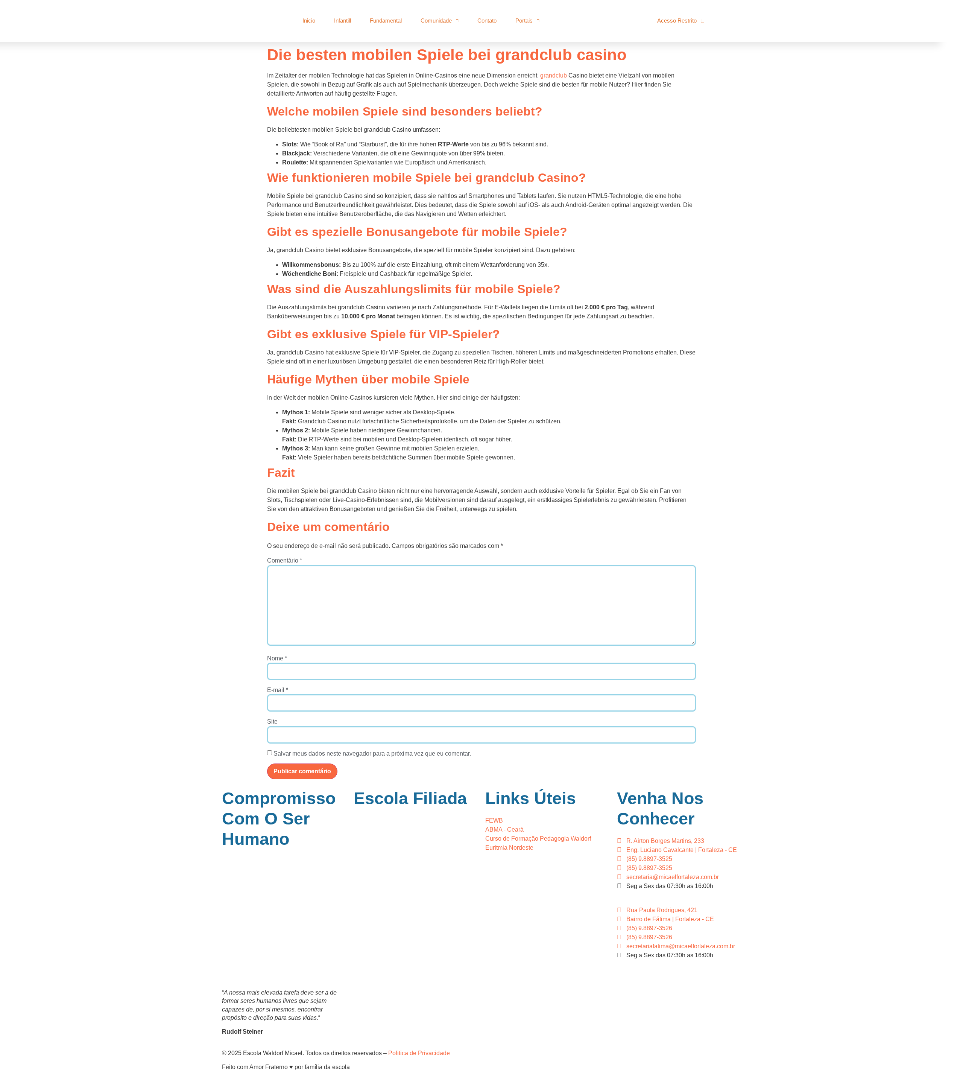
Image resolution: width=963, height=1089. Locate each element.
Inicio (308, 20)
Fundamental (386, 20)
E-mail (277, 690)
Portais (524, 20)
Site (272, 722)
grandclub (553, 75)
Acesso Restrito (677, 20)
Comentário (284, 561)
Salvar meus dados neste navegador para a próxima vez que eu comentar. (372, 754)
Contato (487, 20)
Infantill (342, 20)
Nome (277, 659)
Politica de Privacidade (419, 1053)
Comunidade (436, 20)
